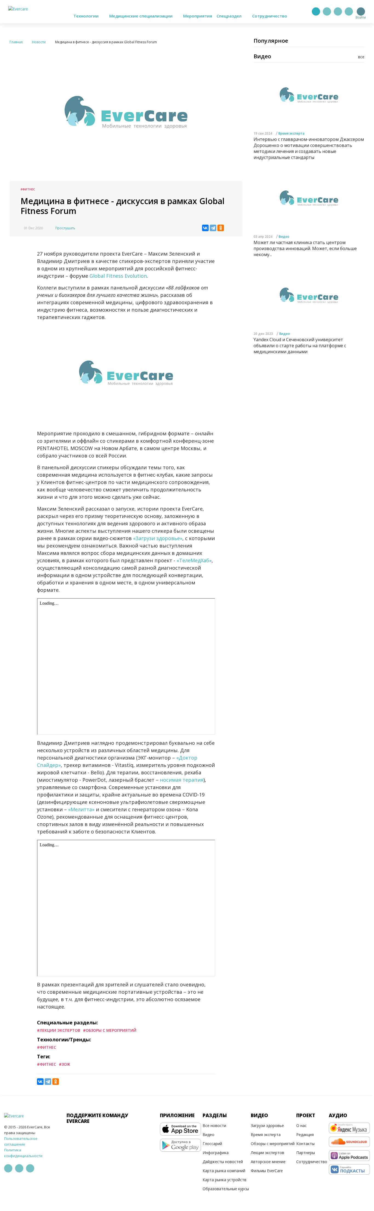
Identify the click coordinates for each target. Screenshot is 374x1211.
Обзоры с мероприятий (273, 1143)
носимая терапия (181, 780)
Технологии (86, 16)
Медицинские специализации (141, 16)
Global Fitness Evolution (118, 276)
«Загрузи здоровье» (157, 538)
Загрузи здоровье (267, 1125)
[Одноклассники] (220, 228)
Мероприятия (197, 16)
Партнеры (305, 1152)
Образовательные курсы (226, 1188)
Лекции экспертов (267, 1152)
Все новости (214, 1125)
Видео (284, 236)
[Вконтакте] (338, 11)
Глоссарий (212, 1143)
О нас (301, 1125)
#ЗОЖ (64, 1064)
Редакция (305, 1134)
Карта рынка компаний (224, 1170)
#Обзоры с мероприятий (109, 1030)
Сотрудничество (269, 16)
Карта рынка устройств (224, 1179)
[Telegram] (327, 11)
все (361, 56)
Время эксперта (291, 133)
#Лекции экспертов (58, 1030)
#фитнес (46, 1064)
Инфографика (216, 1152)
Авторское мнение (268, 1161)
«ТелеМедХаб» (194, 560)
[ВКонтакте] (205, 228)
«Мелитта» (81, 809)
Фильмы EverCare (267, 1170)
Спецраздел (230, 16)
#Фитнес (28, 189)
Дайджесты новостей (223, 1161)
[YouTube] (349, 11)
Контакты (305, 1143)
